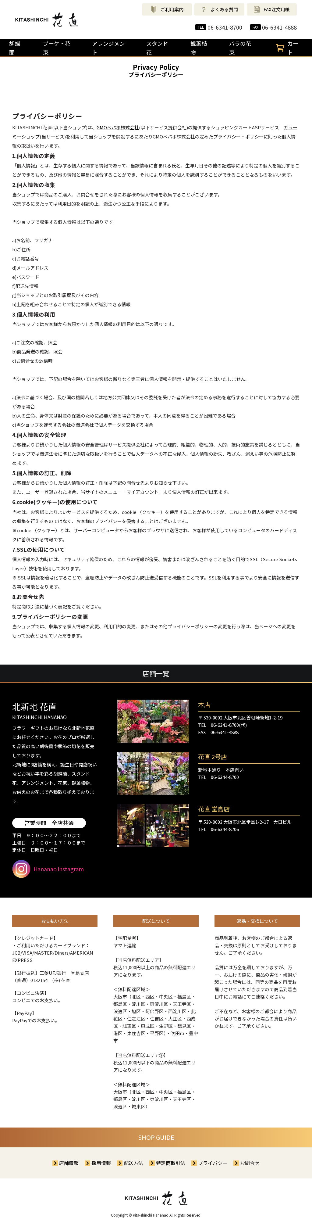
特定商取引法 (170, 1163)
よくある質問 (224, 9)
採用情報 (101, 1163)
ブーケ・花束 (56, 47)
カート (292, 47)
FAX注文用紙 (277, 9)
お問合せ (250, 1163)
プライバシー (212, 1163)
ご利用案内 (172, 9)
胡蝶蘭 (14, 47)
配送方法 (133, 1163)
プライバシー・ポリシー (238, 136)
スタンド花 (157, 47)
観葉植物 (198, 47)
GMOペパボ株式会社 (118, 127)
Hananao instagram (59, 869)
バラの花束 (240, 47)
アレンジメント (108, 47)
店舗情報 (69, 1163)
